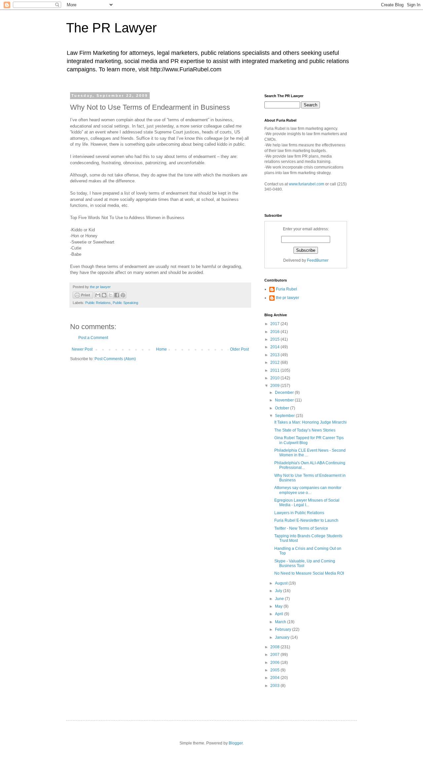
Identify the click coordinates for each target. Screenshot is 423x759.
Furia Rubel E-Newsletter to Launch (306, 520)
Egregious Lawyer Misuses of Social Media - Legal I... (306, 502)
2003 (275, 685)
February (283, 629)
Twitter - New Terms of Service (301, 528)
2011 (275, 370)
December (285, 392)
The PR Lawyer (111, 27)
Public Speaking (125, 303)
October (282, 408)
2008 (275, 647)
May (279, 606)
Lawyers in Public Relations (299, 513)
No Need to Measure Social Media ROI (309, 573)
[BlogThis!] (104, 295)
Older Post (239, 349)
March (281, 622)
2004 (275, 677)
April (279, 614)
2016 (275, 331)
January (282, 637)
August (281, 583)
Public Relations (98, 303)
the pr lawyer (287, 297)
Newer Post (82, 349)
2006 (275, 662)
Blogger (236, 743)
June (280, 598)
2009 (275, 385)
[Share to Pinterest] (123, 295)
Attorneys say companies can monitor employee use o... (307, 490)
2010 (275, 378)
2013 (275, 355)
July (279, 590)
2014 (275, 347)
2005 (275, 670)
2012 (275, 362)
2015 (275, 339)
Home (161, 349)
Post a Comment (93, 337)
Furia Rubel (286, 289)
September (285, 415)
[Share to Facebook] (116, 295)
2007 (275, 654)
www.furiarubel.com (306, 184)
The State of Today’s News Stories (304, 430)
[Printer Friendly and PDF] (83, 296)
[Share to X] (110, 295)
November (285, 400)
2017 (275, 324)
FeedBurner (317, 260)
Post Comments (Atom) (115, 359)
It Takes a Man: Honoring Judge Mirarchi (310, 422)
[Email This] (98, 295)
